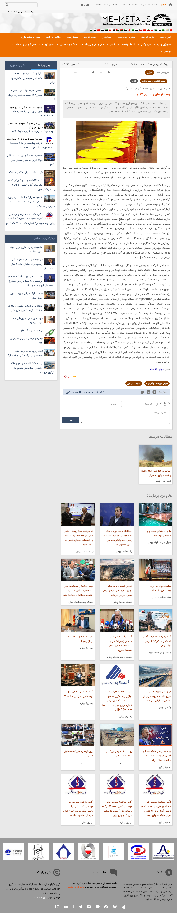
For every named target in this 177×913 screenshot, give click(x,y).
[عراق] (136, 29)
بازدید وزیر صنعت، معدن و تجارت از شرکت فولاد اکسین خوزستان (25, 308)
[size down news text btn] (67, 72)
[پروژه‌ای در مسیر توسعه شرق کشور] (78, 735)
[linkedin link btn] (57, 907)
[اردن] (117, 29)
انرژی (149, 72)
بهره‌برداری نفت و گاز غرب (157, 383)
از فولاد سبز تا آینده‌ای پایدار (28, 331)
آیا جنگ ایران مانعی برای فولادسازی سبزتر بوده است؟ (78, 694)
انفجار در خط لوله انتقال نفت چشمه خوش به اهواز (156, 473)
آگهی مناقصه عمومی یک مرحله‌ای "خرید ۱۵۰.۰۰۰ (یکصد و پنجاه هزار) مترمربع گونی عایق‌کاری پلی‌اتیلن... (116, 809)
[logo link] (137, 21)
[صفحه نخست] (170, 4)
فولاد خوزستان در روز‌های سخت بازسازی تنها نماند (26, 320)
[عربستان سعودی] (106, 29)
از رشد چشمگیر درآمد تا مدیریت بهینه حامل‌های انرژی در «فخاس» (32, 145)
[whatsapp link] (148, 392)
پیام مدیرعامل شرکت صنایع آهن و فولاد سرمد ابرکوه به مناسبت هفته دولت (156, 756)
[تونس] (110, 29)
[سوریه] (102, 29)
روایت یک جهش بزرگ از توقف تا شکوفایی (119, 753)
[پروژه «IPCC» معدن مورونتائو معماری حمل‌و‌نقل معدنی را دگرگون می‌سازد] (155, 675)
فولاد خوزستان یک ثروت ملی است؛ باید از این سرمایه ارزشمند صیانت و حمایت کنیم (78, 590)
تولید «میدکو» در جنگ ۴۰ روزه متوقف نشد (33, 131)
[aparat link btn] (115, 907)
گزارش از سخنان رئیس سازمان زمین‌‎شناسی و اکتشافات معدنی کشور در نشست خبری (119, 643)
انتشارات (110, 5)
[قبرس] (167, 29)
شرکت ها (155, 5)
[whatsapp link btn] (98, 907)
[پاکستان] (155, 29)
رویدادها (127, 5)
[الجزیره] (163, 29)
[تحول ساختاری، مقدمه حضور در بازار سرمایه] (78, 620)
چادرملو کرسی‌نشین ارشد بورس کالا (26, 341)
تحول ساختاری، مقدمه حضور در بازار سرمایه (78, 639)
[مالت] (129, 29)
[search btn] (7, 5)
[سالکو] (163, 851)
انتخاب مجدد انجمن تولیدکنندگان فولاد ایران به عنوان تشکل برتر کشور (31, 160)
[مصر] (159, 29)
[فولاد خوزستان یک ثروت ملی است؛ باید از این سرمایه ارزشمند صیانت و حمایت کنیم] (78, 570)
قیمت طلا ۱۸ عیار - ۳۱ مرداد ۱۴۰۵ (26, 172)
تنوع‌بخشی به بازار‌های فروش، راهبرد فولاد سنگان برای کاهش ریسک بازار (33, 264)
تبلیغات (99, 5)
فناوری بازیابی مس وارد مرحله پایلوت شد (158, 533)
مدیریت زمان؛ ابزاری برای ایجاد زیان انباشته (26, 249)
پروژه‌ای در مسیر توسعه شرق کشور (78, 753)
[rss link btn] (106, 907)
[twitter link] (142, 392)
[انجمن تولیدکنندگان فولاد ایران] (88, 851)
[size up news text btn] (83, 72)
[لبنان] (148, 29)
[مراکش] (144, 29)
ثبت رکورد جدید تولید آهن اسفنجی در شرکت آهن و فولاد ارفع (157, 641)
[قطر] (114, 29)
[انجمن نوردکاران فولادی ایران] (138, 851)
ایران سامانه (39, 898)
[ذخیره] (108, 72)
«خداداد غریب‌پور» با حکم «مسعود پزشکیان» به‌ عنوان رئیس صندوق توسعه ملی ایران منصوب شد (118, 538)
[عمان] (121, 29)
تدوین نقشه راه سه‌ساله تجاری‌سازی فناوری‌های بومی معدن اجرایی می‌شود (117, 590)
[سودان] (125, 29)
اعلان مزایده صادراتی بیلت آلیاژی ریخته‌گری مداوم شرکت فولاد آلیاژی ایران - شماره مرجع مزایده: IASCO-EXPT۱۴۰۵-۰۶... (117, 701)
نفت (134, 81)
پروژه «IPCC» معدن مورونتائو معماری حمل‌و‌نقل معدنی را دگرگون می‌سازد (156, 696)
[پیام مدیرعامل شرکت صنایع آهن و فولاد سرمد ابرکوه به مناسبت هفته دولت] (155, 735)
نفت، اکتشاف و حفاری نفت (153, 81)
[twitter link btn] (81, 907)
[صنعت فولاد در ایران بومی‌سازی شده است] (155, 570)
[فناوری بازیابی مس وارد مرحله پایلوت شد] (155, 514)
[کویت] (140, 29)
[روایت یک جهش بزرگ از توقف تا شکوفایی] (116, 735)
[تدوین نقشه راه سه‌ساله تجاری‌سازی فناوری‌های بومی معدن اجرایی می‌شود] (116, 570)
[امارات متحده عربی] (91, 29)
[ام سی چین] (13, 851)
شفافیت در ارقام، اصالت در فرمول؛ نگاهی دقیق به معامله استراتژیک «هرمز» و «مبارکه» (31, 201)
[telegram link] (154, 392)
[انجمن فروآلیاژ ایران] (113, 851)
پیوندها (118, 5)
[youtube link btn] (66, 907)
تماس (92, 5)
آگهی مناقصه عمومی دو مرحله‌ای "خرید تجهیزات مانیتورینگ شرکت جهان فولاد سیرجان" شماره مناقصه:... (78, 809)
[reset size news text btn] (75, 72)
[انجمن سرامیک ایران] (38, 851)
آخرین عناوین (17, 65)
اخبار (145, 5)
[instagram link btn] (89, 907)
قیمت (163, 5)
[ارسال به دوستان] (101, 72)
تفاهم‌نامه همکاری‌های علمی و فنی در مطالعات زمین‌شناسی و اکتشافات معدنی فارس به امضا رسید (77, 538)
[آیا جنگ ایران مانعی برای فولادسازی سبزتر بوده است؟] (78, 675)
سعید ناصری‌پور (133, 383)
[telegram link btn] (123, 907)
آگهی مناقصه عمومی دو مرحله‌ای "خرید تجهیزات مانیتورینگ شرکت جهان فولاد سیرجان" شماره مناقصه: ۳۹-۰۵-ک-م (30, 218)
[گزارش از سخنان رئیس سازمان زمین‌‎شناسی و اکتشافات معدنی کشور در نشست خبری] (116, 620)
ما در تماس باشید (76, 887)
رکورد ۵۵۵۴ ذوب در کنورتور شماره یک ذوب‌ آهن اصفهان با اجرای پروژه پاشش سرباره (31, 185)
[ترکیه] (98, 29)
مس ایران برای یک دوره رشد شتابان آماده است (33, 113)
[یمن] (95, 29)
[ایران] (152, 29)
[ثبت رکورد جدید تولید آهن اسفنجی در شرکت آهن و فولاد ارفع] (155, 620)
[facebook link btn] (73, 907)
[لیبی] (133, 29)
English (85, 5)
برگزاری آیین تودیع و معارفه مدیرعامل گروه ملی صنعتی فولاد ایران (32, 78)
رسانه (137, 5)
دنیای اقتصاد (157, 369)
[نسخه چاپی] (93, 72)
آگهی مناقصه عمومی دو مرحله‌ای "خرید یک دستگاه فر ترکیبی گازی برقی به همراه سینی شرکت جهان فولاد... (156, 809)
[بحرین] (171, 29)
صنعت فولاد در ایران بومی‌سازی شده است (160, 588)
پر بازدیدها (44, 65)
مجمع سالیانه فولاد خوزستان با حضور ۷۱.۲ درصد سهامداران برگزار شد (31, 95)
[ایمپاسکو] (63, 851)
